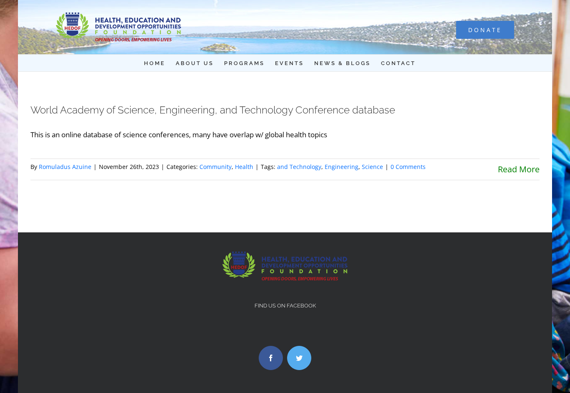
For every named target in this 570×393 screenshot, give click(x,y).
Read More (519, 169)
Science (372, 167)
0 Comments (408, 167)
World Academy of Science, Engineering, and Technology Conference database (212, 110)
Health (244, 167)
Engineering (341, 167)
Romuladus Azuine (65, 167)
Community (215, 167)
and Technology (299, 167)
